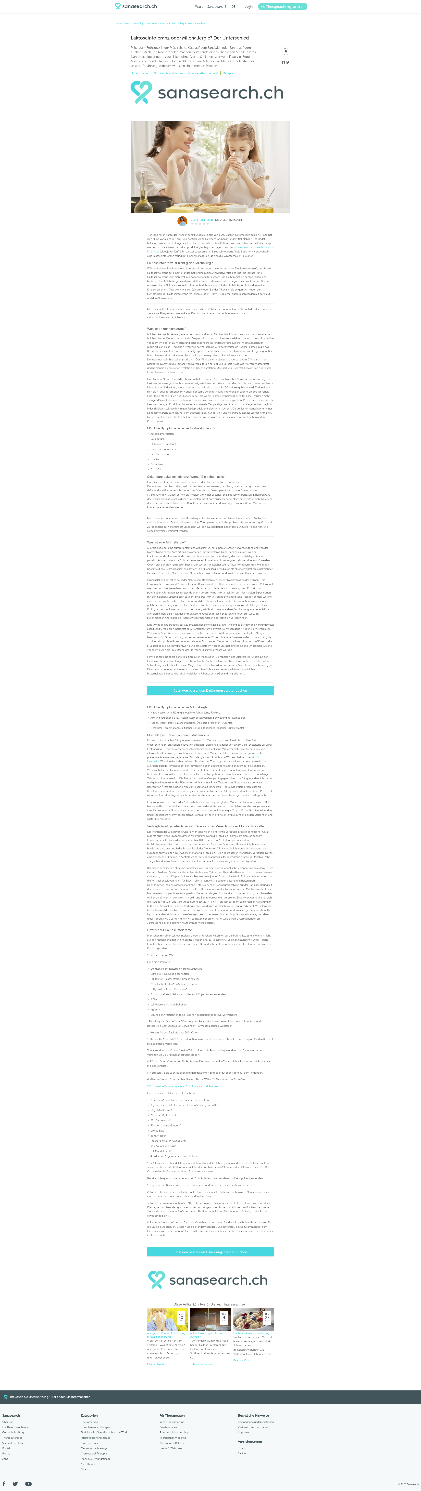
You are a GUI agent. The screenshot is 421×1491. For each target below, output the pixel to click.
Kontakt (6, 1448)
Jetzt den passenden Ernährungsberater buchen (210, 690)
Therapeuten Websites (173, 1437)
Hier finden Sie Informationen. (70, 1397)
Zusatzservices (168, 1427)
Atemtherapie (89, 1464)
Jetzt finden (384, 752)
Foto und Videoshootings (174, 1432)
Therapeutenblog (12, 1437)
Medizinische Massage (94, 1448)
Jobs (5, 1458)
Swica (241, 1448)
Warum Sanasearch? (210, 6)
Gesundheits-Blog (13, 1432)
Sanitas (242, 1453)
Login (249, 6)
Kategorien (89, 1415)
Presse (6, 1453)
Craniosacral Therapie (94, 1453)
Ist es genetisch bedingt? (203, 73)
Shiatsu (85, 1469)
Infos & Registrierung (172, 1422)
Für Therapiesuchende (15, 1427)
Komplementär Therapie (95, 1427)
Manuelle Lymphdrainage (96, 1458)
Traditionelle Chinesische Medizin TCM (104, 1432)
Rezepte (228, 73)
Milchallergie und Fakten (168, 73)
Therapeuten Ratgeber (173, 1443)
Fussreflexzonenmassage (96, 1437)
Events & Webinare (171, 1448)
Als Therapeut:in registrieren (282, 6)
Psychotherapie (90, 1443)
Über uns (7, 1422)
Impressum (244, 1432)
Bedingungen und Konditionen (256, 1422)
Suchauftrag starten (13, 1443)
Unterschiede (139, 73)
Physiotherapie (90, 1422)
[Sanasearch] (136, 6)
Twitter (287, 62)
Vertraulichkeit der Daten (253, 1427)
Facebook (283, 62)
